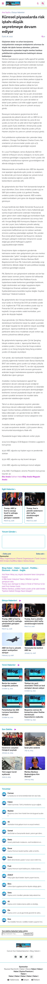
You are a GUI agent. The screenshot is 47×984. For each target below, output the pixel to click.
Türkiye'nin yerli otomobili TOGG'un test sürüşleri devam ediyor (34, 685)
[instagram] (31, 957)
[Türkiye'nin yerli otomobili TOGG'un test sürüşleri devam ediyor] (34, 674)
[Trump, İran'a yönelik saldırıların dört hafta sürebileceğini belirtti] (35, 499)
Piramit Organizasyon (25, 558)
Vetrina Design (29, 561)
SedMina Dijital (16, 561)
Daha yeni (7, 554)
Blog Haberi (34, 951)
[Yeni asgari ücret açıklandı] (12, 763)
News (28, 969)
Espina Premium (26, 971)
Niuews (7, 969)
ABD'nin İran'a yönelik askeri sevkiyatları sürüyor (11, 650)
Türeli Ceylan (40, 558)
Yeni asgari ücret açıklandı (9, 773)
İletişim (26, 980)
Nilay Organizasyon (7, 558)
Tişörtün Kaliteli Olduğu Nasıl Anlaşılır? (17, 591)
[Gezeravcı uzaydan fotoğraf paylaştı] (12, 739)
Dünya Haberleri (18, 12)
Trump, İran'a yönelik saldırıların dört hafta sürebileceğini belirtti (35, 513)
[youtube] (21, 957)
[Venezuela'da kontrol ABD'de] (34, 639)
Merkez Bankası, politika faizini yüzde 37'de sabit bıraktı (23, 589)
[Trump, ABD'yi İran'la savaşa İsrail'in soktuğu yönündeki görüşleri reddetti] (12, 499)
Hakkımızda (14, 980)
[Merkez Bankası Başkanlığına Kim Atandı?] (34, 763)
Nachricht (15, 969)
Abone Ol (28, 934)
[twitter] (26, 957)
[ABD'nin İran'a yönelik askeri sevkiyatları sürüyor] (12, 639)
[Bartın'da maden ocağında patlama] (12, 674)
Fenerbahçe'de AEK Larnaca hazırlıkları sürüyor (10, 712)
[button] (3, 3)
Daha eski (40, 554)
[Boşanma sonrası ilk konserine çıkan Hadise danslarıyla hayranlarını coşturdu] (34, 701)
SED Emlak (4, 561)
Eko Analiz (6, 477)
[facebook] (15, 957)
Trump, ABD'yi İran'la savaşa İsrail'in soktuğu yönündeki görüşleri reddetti (12, 513)
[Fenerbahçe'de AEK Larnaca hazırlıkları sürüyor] (12, 701)
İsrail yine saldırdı (32, 748)
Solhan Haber (17, 477)
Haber (22, 969)
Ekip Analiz (27, 477)
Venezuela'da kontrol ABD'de (33, 649)
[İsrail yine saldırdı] (34, 739)
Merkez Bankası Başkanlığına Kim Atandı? (32, 774)
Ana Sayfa (6, 12)
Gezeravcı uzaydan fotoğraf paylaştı (10, 749)
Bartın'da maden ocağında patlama (10, 684)
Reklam (36, 980)
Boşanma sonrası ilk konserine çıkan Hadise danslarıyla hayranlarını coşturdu (34, 713)
